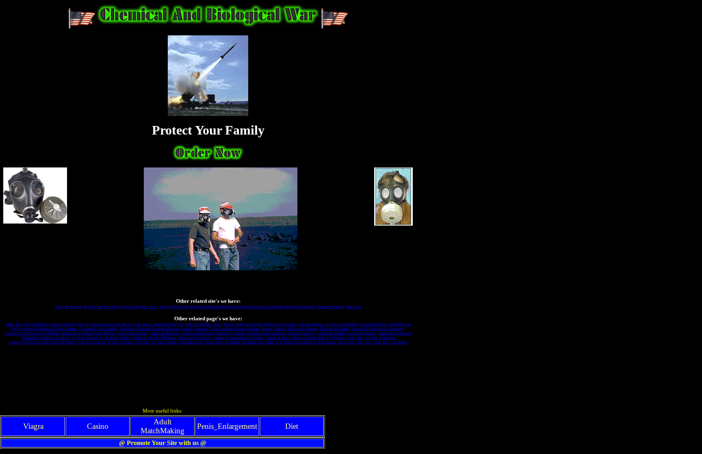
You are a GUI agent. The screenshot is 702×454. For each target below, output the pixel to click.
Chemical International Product (238, 337)
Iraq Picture (253, 324)
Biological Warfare (299, 306)
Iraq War (62, 306)
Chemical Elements (197, 333)
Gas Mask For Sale (309, 342)
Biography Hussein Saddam (142, 328)
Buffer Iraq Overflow (281, 324)
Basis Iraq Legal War (159, 324)
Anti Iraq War (109, 324)
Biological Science (132, 333)
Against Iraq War (62, 324)
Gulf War (181, 306)
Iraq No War (87, 324)
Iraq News (150, 306)
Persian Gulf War (348, 337)
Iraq (181, 324)
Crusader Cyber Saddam (98, 328)
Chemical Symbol (145, 337)
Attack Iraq (132, 306)
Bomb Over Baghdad (222, 342)
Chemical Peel (257, 333)
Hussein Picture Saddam (58, 328)
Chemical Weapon (268, 306)
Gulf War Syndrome (379, 337)
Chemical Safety (116, 337)
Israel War (353, 306)
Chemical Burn (277, 337)
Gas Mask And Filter (275, 342)
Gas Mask (248, 342)
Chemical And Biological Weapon (88, 333)
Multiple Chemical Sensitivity (187, 337)
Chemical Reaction (164, 333)
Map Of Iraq (93, 306)
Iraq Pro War (131, 324)
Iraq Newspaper (311, 324)
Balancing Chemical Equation (45, 337)
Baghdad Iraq (400, 324)
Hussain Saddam (179, 328)
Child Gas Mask (368, 342)
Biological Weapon (205, 306)
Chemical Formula (229, 333)
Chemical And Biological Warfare (31, 333)
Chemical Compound (394, 333)
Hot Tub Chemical (86, 337)
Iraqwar (76, 306)
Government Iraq (374, 324)
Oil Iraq (331, 324)
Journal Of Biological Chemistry (378, 328)
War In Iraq (113, 306)
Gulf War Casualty (164, 342)
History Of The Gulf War (127, 342)
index (10, 324)
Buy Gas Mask (395, 342)
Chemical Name (304, 337)
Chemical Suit (192, 342)
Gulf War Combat (91, 342)
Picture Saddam (247, 328)
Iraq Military (349, 324)
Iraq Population (24, 328)
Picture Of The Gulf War (29, 342)
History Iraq (233, 324)
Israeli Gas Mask (339, 342)
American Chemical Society (293, 333)
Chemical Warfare (330, 306)
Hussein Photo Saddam (214, 328)
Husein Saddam (273, 328)
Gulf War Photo (63, 342)
